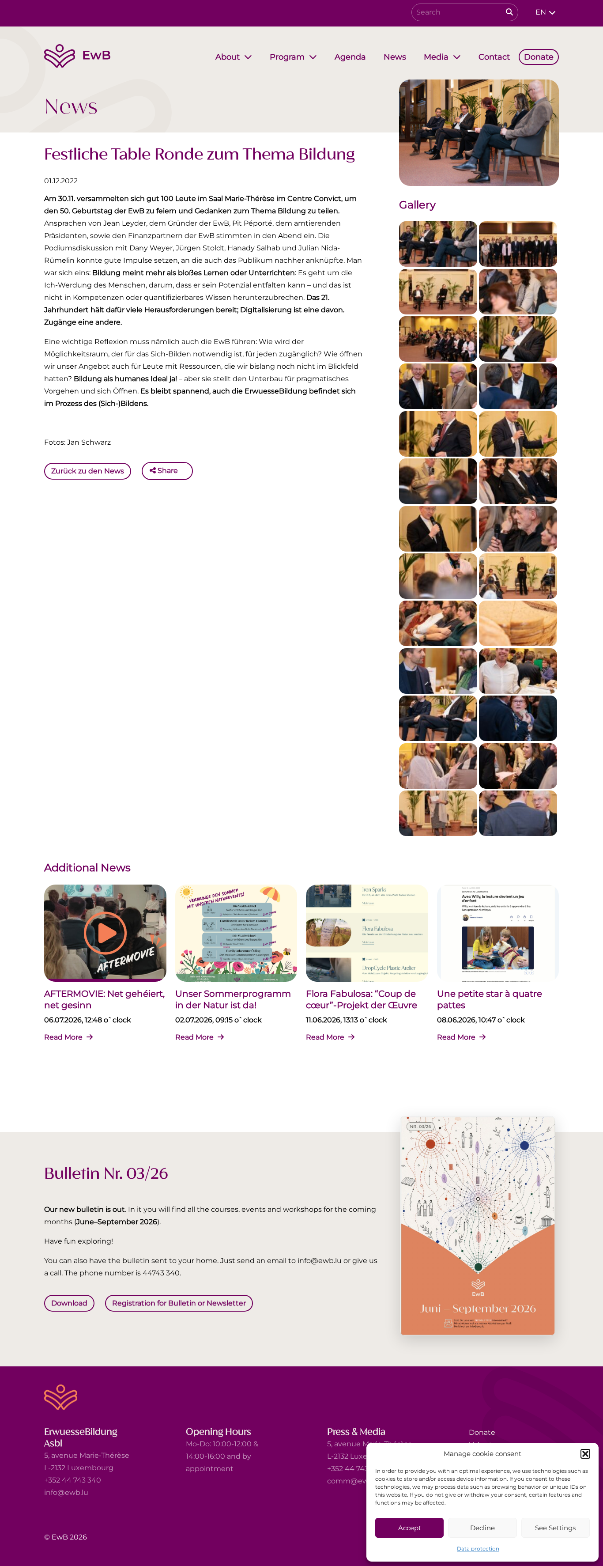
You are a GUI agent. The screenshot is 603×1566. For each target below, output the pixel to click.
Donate (482, 1432)
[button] (585, 1453)
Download (69, 1303)
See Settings (555, 1528)
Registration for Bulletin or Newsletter (179, 1303)
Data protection (478, 1548)
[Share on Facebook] (187, 471)
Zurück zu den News (87, 470)
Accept (409, 1528)
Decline (482, 1528)
